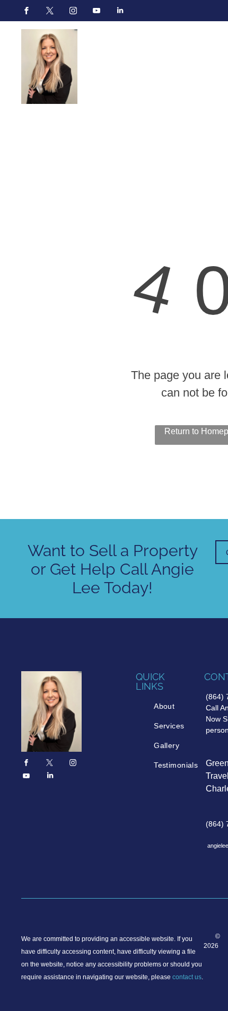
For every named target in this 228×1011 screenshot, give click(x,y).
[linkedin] (120, 12)
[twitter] (50, 12)
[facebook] (26, 12)
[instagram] (73, 12)
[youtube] (96, 12)
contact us (186, 977)
